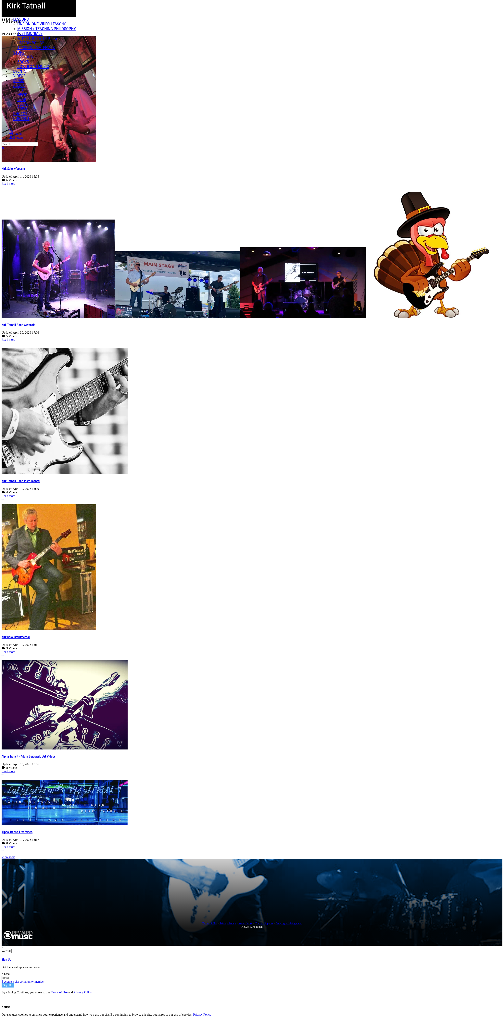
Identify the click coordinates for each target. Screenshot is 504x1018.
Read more (8, 183)
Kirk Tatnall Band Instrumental (21, 481)
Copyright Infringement (289, 923)
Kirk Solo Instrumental (16, 637)
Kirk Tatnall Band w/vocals (18, 325)
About (19, 85)
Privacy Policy (228, 923)
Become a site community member (23, 981)
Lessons (21, 19)
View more (8, 857)
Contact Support (264, 923)
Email (6, 974)
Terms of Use (209, 923)
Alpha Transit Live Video (17, 832)
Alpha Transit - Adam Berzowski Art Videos (29, 756)
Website (6, 951)
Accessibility (245, 923)
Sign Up (6, 959)
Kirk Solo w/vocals (13, 169)
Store (18, 52)
